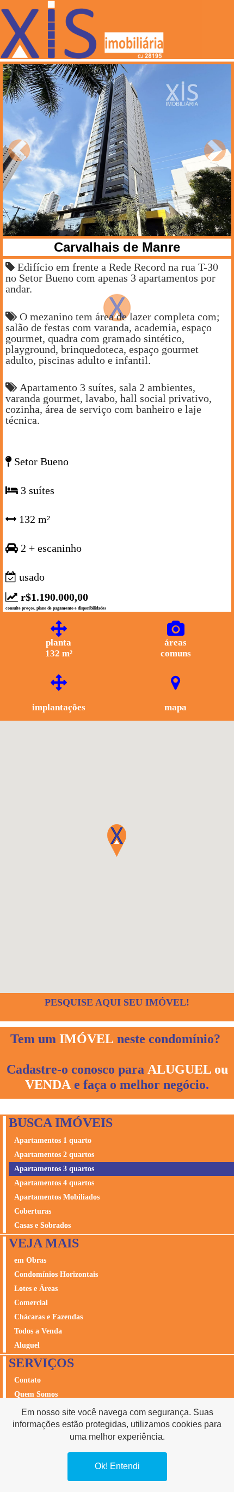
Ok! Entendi (117, 1466)
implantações (58, 707)
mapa (175, 707)
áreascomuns (176, 648)
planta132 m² (58, 648)
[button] (19, 150)
